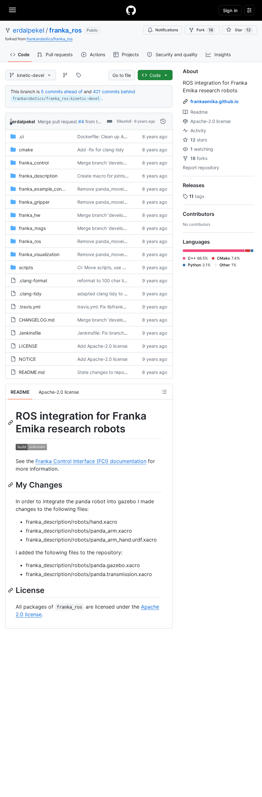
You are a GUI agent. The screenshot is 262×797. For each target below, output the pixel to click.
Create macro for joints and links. (111, 175)
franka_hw (29, 215)
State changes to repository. (107, 372)
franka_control (34, 162)
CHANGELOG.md (37, 320)
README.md (32, 372)
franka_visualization (39, 254)
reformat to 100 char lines (104, 280)
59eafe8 (124, 121)
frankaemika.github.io (214, 101)
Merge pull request (57, 121)
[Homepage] (131, 10)
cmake (26, 149)
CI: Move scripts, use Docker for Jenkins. (120, 267)
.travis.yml (29, 306)
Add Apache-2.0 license (102, 346)
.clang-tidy (30, 293)
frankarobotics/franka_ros (50, 38)
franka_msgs (32, 228)
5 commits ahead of (61, 91)
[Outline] (164, 392)
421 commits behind (114, 91)
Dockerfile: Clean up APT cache (110, 136)
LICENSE (28, 346)
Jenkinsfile (30, 333)
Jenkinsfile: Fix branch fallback (109, 333)
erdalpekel (28, 30)
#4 (81, 121)
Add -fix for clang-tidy (100, 149)
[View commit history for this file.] (163, 121)
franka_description (38, 175)
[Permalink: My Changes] (11, 484)
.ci (21, 136)
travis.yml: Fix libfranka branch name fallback (124, 306)
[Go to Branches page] (65, 75)
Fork (204, 29)
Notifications (166, 29)
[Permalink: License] (11, 590)
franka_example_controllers (47, 189)
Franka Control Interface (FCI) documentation (90, 461)
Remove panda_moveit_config (108, 189)
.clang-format (33, 280)
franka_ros (65, 30)
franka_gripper (34, 202)
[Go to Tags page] (78, 75)
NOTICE (27, 359)
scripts (26, 267)
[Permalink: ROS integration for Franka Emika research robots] (11, 422)
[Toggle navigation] (12, 10)
